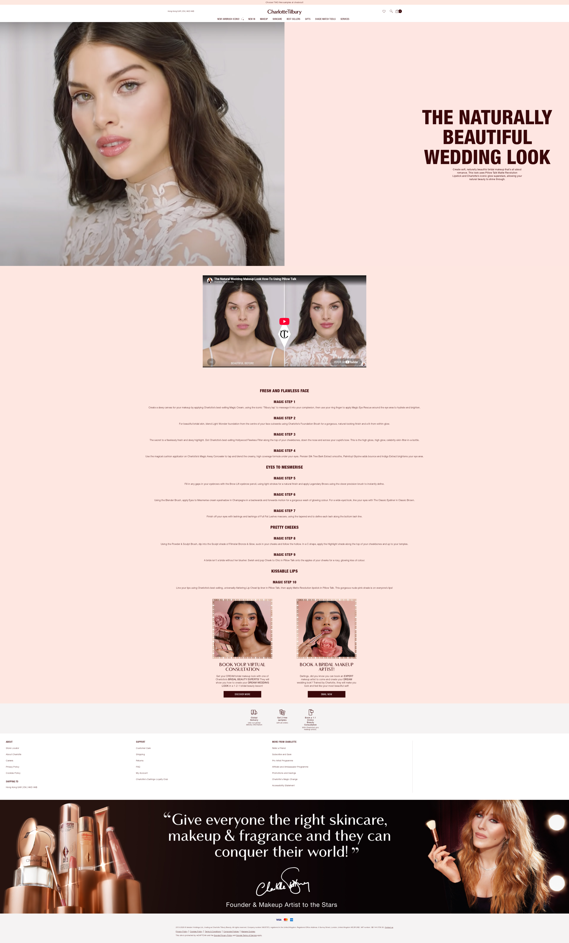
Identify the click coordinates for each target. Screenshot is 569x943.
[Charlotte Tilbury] (284, 11)
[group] (256, 718)
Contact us (389, 927)
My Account (142, 773)
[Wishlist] (383, 11)
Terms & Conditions (213, 931)
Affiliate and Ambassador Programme (290, 766)
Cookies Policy (13, 773)
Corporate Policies (231, 931)
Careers (9, 760)
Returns (140, 760)
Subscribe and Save (281, 754)
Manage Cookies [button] (248, 931)
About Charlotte (13, 754)
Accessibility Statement (283, 785)
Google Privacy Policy (223, 935)
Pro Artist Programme (282, 760)
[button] (391, 11)
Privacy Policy (12, 766)
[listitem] (230, 19)
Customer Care (143, 748)
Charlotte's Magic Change (285, 779)
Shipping (140, 754)
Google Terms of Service (246, 935)
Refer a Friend (279, 748)
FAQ (138, 766)
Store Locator (12, 748)
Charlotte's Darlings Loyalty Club (152, 779)
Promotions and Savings (284, 773)
